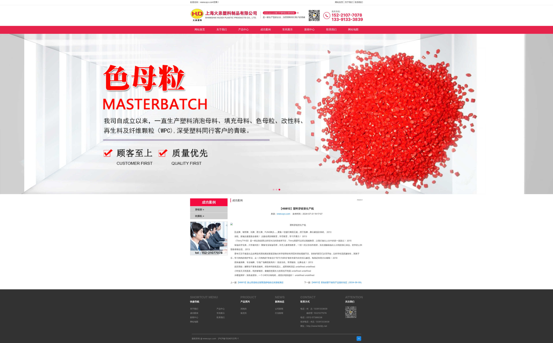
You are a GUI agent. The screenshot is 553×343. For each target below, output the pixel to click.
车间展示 (287, 29)
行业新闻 (279, 313)
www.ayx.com (283, 214)
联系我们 (359, 2)
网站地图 (353, 29)
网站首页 (339, 2)
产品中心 (243, 29)
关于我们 (349, 2)
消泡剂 (243, 308)
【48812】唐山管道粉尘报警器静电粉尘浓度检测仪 (260, 282)
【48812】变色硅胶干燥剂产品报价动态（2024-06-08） (337, 282)
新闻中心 (309, 29)
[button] (273, 189)
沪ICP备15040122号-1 (228, 338)
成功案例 (265, 29)
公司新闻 (279, 308)
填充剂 (243, 313)
